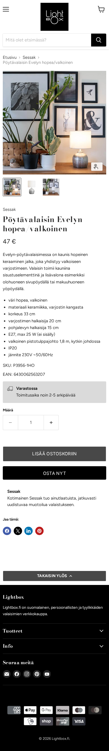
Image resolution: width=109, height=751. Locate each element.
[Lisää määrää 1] (51, 422)
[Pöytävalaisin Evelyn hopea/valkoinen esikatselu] (12, 187)
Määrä (8, 410)
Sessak (29, 57)
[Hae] (98, 40)
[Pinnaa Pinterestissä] (39, 531)
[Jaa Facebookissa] (7, 531)
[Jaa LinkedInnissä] (28, 531)
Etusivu (9, 57)
